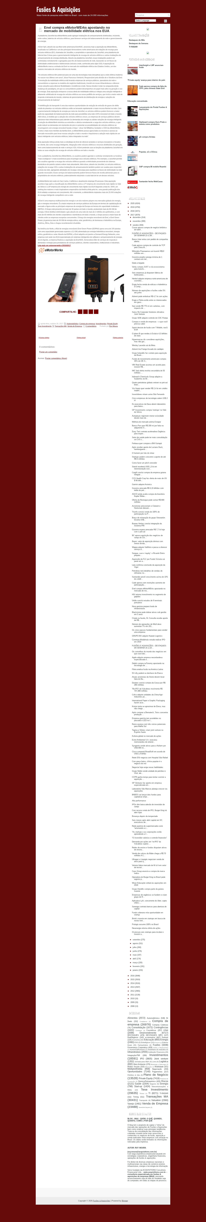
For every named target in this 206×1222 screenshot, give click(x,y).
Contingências (161, 1027)
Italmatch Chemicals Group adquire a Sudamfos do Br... (147, 378)
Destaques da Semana (138, 43)
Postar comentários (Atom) (56, 358)
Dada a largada (138, 263)
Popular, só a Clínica (148, 152)
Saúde (138, 1084)
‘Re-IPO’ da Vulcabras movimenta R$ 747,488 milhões (147, 690)
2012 (132, 991)
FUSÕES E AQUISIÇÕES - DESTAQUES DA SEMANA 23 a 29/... (149, 234)
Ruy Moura (113, 326)
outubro (136, 225)
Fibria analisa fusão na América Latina (147, 669)
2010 (132, 998)
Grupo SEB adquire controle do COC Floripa (150, 318)
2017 (132, 215)
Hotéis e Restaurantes (160, 1047)
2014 (132, 983)
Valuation (156, 1100)
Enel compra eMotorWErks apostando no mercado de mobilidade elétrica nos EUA (77, 29)
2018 (132, 211)
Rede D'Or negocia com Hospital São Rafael (150, 758)
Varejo (131, 1104)
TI (53, 326)
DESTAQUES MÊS (154, 1035)
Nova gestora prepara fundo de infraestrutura (144, 607)
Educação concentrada (137, 101)
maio (135, 955)
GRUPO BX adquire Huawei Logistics (147, 636)
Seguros (153, 1084)
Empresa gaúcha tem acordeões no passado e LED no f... (146, 719)
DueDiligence (133, 1037)
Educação (149, 1039)
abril (134, 959)
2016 (132, 976)
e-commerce (150, 1037)
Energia (164, 1039)
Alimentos (132, 1018)
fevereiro (136, 966)
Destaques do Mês (137, 40)
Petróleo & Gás (134, 1075)
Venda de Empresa (74, 326)
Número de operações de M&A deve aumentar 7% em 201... (146, 625)
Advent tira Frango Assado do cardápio (148, 349)
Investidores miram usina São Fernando (148, 394)
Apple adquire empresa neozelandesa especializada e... (147, 658)
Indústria (162, 1049)
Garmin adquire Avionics (142, 484)
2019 (132, 207)
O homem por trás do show (143, 453)
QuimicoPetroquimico (147, 1081)
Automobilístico (72, 324)
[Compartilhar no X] (85, 311)
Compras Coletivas (160, 1025)
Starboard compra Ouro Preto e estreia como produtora (152, 123)
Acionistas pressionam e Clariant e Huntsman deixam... (146, 507)
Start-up (138, 1086)
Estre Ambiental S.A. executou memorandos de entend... (144, 741)
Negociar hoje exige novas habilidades (147, 767)
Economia (136, 1040)
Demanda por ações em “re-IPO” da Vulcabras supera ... (146, 843)
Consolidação (138, 1027)
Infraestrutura (134, 1052)
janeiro (135, 970)
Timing (136, 1097)
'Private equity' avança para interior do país (146, 80)
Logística (163, 1061)
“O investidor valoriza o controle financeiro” (149, 838)
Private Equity (112, 324)
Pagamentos (157, 1072)
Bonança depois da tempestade (145, 816)
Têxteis (142, 1093)
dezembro (137, 217)
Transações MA (61, 326)
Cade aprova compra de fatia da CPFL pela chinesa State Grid (152, 87)
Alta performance (139, 801)
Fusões (156, 1045)
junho (135, 951)
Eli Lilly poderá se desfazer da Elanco (147, 673)
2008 (132, 1006)
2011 (132, 995)
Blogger (125, 1201)
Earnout (165, 1037)
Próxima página (44, 337)
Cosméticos (151, 1030)
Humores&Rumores (137, 1049)
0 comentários (91, 326)
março (135, 963)
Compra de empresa (87, 324)
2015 (132, 979)
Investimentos (101, 324)
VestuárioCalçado (144, 1107)
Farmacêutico (143, 1045)
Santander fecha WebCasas (151, 181)
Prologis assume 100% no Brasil (145, 924)
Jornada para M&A (142, 1062)
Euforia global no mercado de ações (146, 736)
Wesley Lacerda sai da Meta (143, 345)
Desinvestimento (148, 1033)
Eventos (157, 1042)
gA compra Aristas (147, 137)
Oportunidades (135, 1071)
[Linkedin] (168, 21)
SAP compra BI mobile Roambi (152, 167)
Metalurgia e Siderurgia (158, 1064)
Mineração (148, 1067)
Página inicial (81, 337)
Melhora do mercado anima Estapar (146, 422)
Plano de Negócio (155, 1074)
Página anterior (118, 337)
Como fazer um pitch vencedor (144, 463)
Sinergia (164, 1084)
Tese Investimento (45, 326)
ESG (136, 1042)
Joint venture (161, 1058)
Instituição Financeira (156, 1052)
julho (134, 947)
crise (165, 1030)
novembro (137, 221)
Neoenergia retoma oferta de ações (146, 928)
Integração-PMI (134, 1055)
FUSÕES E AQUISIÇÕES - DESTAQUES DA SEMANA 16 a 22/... (149, 647)
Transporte (143, 1100)
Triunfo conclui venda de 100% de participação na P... (146, 513)
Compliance (143, 1021)
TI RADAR (133, 47)
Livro (154, 1062)
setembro (136, 940)
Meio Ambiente (139, 1064)
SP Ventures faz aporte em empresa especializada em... (147, 784)
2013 (132, 987)
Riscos (164, 1081)
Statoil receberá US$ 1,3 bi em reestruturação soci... (144, 468)
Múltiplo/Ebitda (135, 1069)
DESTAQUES (133, 1035)
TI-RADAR (164, 1093)
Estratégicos (145, 1042)
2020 (132, 203)
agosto (135, 943)
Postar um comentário (48, 352)
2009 (132, 1002)
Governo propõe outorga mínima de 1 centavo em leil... (147, 258)
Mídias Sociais (134, 1067)
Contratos (139, 1030)
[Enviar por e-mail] (80, 311)
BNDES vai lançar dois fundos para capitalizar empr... (146, 796)
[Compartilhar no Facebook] (165, 21)
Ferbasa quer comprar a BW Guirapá (147, 443)
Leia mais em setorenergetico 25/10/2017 (54, 245)
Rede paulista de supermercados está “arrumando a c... (147, 827)
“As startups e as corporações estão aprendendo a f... (147, 833)
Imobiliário (152, 1049)
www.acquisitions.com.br (154, 1172)
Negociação (157, 1069)
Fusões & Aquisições (58, 9)
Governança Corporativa (137, 1047)
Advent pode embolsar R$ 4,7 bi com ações (150, 296)
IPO (142, 1058)
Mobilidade (159, 1067)
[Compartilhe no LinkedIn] (96, 311)
